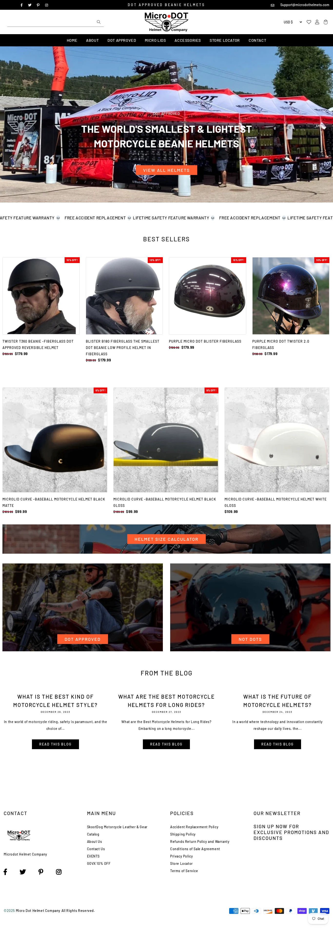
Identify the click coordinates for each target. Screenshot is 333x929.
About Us (94, 841)
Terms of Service (184, 871)
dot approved (83, 639)
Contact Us (96, 849)
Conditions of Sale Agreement (195, 849)
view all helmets (166, 170)
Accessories (188, 40)
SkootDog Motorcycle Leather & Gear (117, 827)
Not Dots (250, 639)
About (92, 40)
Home (72, 40)
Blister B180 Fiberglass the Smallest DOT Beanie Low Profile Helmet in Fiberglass (122, 347)
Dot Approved (122, 40)
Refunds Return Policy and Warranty (199, 841)
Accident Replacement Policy (194, 827)
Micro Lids (155, 40)
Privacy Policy (181, 856)
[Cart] (325, 22)
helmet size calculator (166, 539)
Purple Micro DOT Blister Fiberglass (205, 341)
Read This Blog (55, 744)
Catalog (93, 834)
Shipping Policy (183, 834)
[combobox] (55, 22)
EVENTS (93, 856)
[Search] (99, 22)
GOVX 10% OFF (99, 863)
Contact (257, 40)
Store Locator (225, 40)
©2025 (10, 911)
